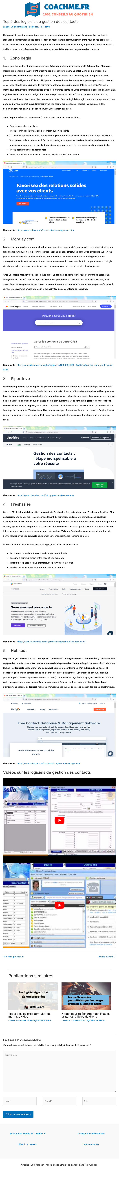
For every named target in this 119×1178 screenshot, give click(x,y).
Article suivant (107, 956)
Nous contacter (91, 1144)
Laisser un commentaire (15, 26)
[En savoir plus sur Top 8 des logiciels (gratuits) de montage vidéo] (32, 996)
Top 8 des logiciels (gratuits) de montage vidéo (29, 1015)
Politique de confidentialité (91, 1133)
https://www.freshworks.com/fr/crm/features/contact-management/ (51, 641)
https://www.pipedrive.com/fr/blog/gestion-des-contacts (45, 495)
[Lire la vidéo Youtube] (59, 820)
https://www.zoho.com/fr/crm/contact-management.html (45, 230)
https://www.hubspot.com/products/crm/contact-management (48, 763)
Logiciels (33, 26)
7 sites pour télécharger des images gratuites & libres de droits (86, 1015)
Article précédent (13, 956)
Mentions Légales (28, 1144)
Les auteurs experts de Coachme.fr (28, 1133)
